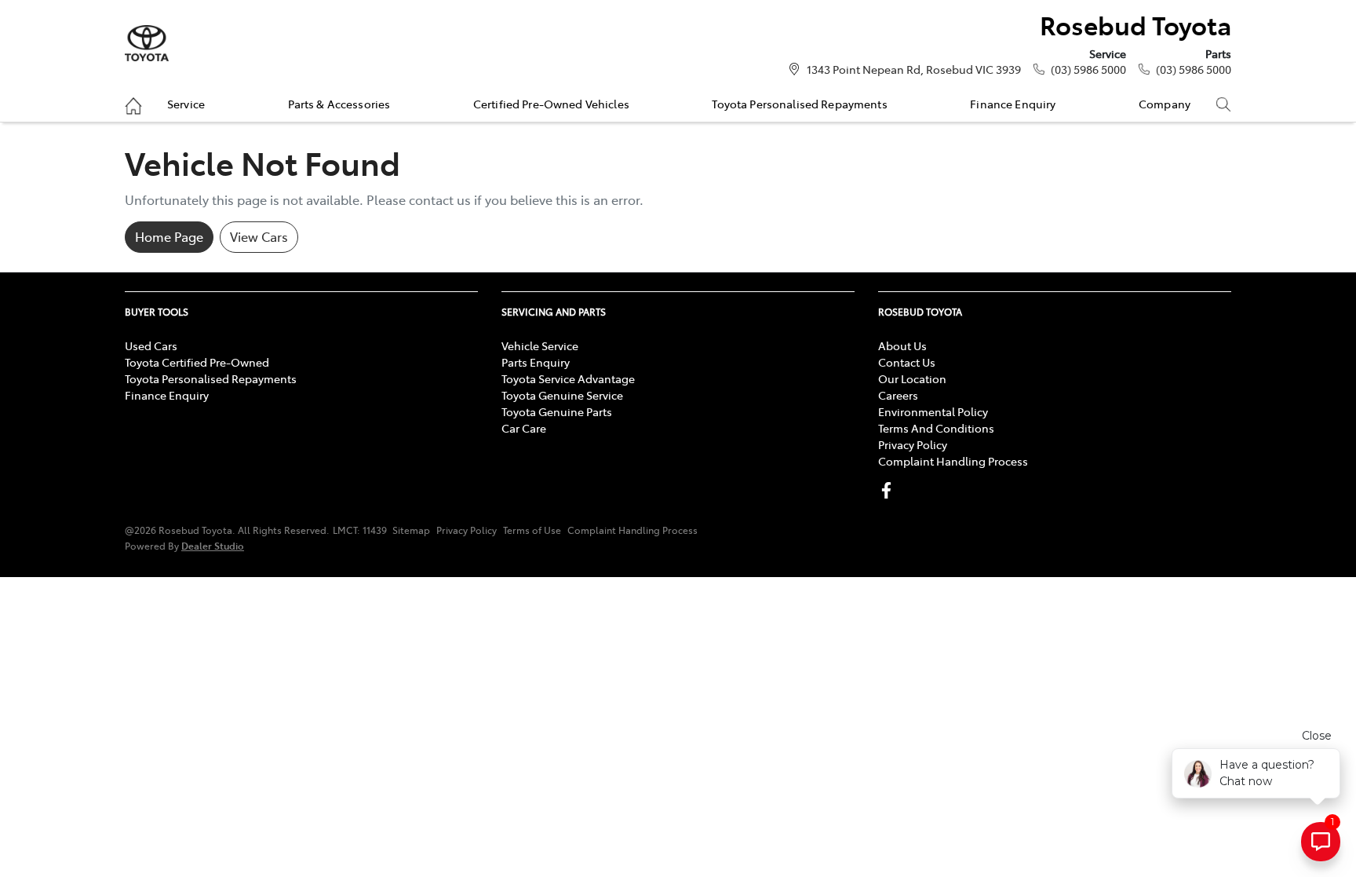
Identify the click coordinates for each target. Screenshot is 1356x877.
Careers (898, 395)
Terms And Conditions (936, 428)
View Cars (259, 236)
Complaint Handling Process (953, 461)
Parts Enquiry (535, 362)
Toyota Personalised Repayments (799, 103)
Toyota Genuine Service (562, 395)
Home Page (169, 236)
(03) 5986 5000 (1088, 69)
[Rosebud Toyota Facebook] (889, 490)
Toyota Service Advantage (568, 378)
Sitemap (411, 530)
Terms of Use (532, 530)
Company (1164, 103)
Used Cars (151, 345)
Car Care (523, 428)
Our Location (912, 378)
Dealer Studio (212, 545)
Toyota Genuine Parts (556, 411)
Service (186, 103)
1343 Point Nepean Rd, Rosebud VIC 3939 (914, 69)
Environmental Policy (933, 411)
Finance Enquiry (1012, 103)
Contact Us (906, 362)
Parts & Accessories (339, 103)
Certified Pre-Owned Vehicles (551, 103)
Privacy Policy (912, 444)
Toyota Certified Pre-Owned (197, 362)
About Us (902, 345)
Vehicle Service (539, 345)
